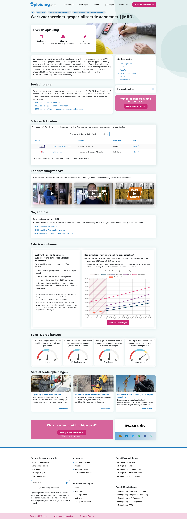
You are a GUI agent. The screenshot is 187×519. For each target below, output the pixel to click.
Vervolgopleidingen (128, 73)
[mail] (120, 436)
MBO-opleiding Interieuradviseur (129, 473)
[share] (126, 436)
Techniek (77, 488)
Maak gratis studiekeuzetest (72, 432)
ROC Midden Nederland (62, 146)
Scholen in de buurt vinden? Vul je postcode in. (89, 134)
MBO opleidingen (38, 469)
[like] (145, 436)
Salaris (122, 76)
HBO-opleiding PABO (125, 505)
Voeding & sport (80, 495)
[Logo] (43, 5)
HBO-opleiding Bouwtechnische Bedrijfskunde (54, 233)
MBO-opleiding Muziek (125, 466)
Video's (123, 70)
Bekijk (134, 146)
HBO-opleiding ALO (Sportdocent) (130, 498)
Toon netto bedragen (118, 322)
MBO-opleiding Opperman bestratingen (51, 106)
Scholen (96, 4)
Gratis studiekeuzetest (144, 4)
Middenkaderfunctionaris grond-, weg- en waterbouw (135, 395)
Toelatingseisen (126, 63)
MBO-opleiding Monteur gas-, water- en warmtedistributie (59, 109)
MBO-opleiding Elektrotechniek (129, 469)
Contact (77, 466)
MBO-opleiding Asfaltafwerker (47, 102)
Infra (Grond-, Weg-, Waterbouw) (59, 12)
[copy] (151, 436)
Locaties (123, 67)
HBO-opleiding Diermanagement (129, 502)
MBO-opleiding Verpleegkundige (129, 476)
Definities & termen (81, 469)
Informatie (123, 4)
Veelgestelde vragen (82, 462)
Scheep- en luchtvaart (82, 502)
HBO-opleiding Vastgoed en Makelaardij (132, 495)
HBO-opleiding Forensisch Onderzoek (131, 491)
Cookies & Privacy (87, 516)
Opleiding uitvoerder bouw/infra (47, 394)
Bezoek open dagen (40, 476)
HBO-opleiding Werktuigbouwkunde (50, 230)
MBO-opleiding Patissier (126, 462)
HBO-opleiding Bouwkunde (46, 227)
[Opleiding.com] (33, 12)
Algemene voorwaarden (63, 516)
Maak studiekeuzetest (135, 106)
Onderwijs (78, 498)
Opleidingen (69, 4)
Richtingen (83, 4)
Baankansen (125, 80)
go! (67, 483)
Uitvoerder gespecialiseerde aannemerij (92, 394)
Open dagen (109, 4)
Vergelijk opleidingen (40, 466)
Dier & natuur (79, 491)
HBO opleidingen (38, 473)
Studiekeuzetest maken (83, 473)
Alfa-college (57, 152)
